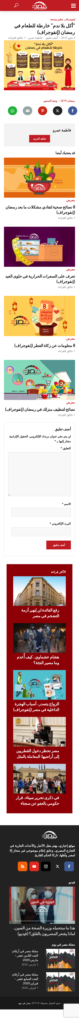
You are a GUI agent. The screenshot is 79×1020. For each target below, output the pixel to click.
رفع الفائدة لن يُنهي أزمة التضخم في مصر (40, 613)
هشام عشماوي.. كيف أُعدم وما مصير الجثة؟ (38, 659)
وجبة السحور (50, 101)
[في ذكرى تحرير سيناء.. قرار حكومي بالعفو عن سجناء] (39, 779)
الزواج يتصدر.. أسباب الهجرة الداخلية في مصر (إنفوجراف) (36, 706)
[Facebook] (69, 866)
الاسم (66, 504)
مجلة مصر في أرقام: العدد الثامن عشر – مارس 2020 (25, 955)
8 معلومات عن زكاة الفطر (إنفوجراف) (44, 345)
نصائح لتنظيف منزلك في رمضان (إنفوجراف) (40, 409)
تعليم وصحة (56, 19)
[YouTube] (34, 866)
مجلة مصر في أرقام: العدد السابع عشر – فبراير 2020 (25, 978)
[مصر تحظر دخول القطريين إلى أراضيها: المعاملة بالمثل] (39, 732)
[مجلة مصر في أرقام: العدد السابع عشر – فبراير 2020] (60, 982)
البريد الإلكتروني (60, 523)
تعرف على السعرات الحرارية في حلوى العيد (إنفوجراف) (40, 279)
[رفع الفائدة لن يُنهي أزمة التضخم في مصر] (39, 591)
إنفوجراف (70, 19)
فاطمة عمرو (35, 38)
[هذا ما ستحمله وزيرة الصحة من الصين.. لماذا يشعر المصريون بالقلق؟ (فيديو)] (42, 905)
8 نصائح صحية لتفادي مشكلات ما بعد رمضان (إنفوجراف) (40, 209)
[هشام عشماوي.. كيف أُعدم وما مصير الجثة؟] (39, 638)
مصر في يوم (24, 1003)
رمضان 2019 (68, 101)
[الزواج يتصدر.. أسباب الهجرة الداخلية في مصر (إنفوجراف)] (39, 685)
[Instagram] (46, 866)
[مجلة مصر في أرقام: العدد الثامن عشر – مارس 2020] (60, 958)
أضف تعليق (52, 38)
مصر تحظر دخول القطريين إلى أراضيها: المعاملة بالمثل (37, 753)
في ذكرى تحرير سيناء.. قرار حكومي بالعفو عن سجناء (37, 800)
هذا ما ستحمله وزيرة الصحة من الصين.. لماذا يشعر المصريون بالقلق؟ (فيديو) (44, 930)
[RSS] (22, 866)
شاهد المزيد (39, 138)
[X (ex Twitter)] (57, 866)
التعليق (66, 448)
